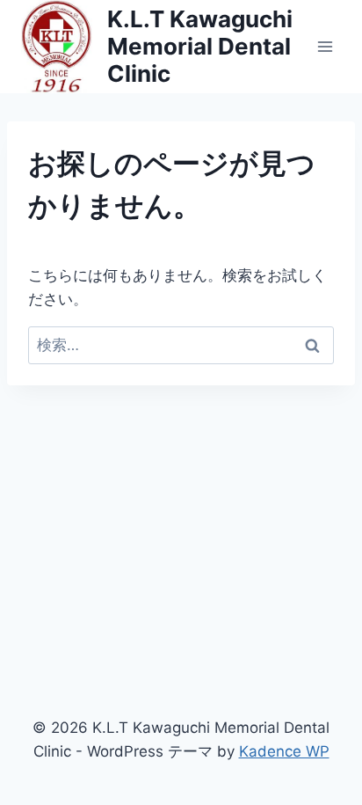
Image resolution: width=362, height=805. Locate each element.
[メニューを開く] (324, 46)
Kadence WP (284, 751)
